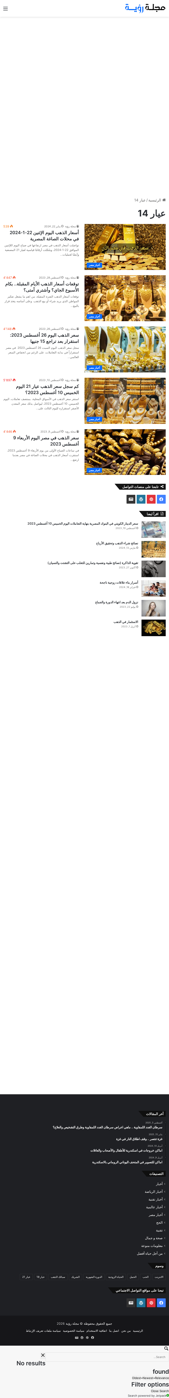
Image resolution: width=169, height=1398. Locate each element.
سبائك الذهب (58, 1277)
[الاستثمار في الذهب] (153, 628)
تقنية (159, 1230)
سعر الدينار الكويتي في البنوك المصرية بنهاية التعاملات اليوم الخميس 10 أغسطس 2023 (83, 523)
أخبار (159, 1184)
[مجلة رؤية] (145, 8)
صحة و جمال (154, 1238)
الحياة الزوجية (115, 1277)
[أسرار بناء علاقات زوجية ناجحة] (153, 588)
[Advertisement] (84, 52)
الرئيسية (155, 200)
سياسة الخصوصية (73, 1331)
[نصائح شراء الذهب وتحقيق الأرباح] (153, 549)
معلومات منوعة (152, 1246)
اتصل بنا (114, 1331)
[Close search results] (43, 1355)
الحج (159, 1223)
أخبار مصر (156, 1215)
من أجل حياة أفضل (150, 1254)
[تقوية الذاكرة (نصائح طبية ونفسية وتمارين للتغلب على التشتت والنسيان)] (153, 569)
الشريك (75, 1277)
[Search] (84, 1349)
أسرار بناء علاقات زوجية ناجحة (119, 582)
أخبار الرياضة (154, 1192)
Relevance (162, 1378)
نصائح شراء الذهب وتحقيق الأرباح (117, 543)
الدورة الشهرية (94, 1277)
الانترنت (159, 1277)
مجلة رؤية (70, 226)
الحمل (133, 1277)
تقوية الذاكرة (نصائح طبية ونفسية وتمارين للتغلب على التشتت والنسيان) (93, 563)
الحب (146, 1277)
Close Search (160, 1391)
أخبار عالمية (154, 1207)
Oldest (136, 1378)
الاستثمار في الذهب (126, 622)
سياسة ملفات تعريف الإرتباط (43, 1331)
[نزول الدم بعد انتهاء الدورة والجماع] (153, 608)
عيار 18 (41, 1277)
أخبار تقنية (156, 1199)
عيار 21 (26, 1277)
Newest (148, 1378)
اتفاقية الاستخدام (96, 1331)
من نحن (126, 1331)
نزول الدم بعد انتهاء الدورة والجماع (116, 602)
